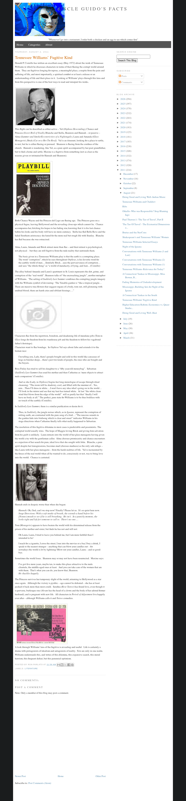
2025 (123, 103)
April (126, 333)
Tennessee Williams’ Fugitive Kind (139, 299)
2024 (123, 108)
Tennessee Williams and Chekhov (139, 201)
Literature (31, 669)
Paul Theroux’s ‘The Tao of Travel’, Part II (142, 219)
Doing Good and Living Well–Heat (139, 312)
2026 (123, 99)
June (125, 323)
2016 (123, 146)
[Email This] (58, 665)
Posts (124, 76)
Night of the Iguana (131, 246)
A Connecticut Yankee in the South (139, 295)
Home (20, 44)
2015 (123, 151)
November (128, 178)
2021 (123, 122)
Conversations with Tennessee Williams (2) (143, 259)
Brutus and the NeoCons (134, 232)
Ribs (124, 206)
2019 (123, 132)
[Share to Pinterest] (72, 665)
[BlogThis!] (62, 665)
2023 (123, 113)
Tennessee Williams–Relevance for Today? (143, 269)
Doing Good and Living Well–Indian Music (143, 197)
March (126, 337)
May (125, 328)
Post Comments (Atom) (39, 783)
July (125, 318)
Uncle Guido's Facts (93, 8)
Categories (34, 44)
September (128, 188)
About (48, 44)
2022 (123, 117)
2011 (123, 169)
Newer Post (20, 776)
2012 (123, 165)
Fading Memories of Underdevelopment (142, 282)
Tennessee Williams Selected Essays (140, 241)
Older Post (101, 776)
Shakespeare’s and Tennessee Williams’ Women (145, 237)
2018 (123, 136)
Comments (126, 82)
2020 (123, 127)
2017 (123, 141)
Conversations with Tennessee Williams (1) (143, 264)
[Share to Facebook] (69, 665)
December (128, 173)
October (127, 183)
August (127, 192)
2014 (123, 155)
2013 (123, 160)
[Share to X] (65, 665)
